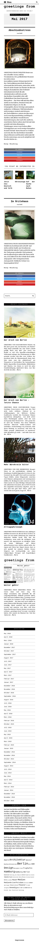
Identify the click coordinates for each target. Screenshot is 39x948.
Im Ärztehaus (19, 201)
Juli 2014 (7, 769)
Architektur (17, 859)
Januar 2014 (8, 790)
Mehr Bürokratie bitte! (16, 465)
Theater (22, 885)
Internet (15, 877)
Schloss (25, 882)
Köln (5, 880)
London (10, 880)
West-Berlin (21, 887)
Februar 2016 (9, 720)
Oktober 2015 (9, 724)
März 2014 (7, 783)
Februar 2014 (9, 787)
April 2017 (8, 672)
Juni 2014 (7, 773)
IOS (20, 877)
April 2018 (8, 637)
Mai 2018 (7, 633)
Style (16, 885)
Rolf (21, 33)
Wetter (27, 887)
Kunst (32, 877)
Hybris (28, 875)
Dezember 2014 (9, 752)
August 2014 (8, 766)
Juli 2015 (7, 727)
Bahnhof (29, 860)
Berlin (22, 863)
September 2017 (10, 654)
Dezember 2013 (9, 794)
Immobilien (8, 877)
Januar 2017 (8, 682)
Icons (32, 875)
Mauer (14, 880)
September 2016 (10, 696)
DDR (33, 864)
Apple (6, 860)
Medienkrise (9, 883)
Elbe (21, 868)
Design (8, 867)
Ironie (28, 877)
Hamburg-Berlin (22, 872)
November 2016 (9, 689)
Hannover (7, 875)
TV (27, 885)
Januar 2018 (8, 644)
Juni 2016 (7, 706)
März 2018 (7, 640)
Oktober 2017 (9, 651)
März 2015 (7, 741)
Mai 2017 (7, 668)
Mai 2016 (7, 710)
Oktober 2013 (9, 801)
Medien (21, 880)
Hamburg (9, 871)
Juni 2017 (7, 665)
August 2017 (8, 658)
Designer (16, 868)
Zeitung (21, 890)
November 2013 (9, 797)
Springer (7, 885)
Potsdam (19, 883)
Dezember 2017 (9, 647)
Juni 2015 (7, 731)
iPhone (23, 877)
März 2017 (7, 675)
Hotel (24, 875)
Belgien (11, 864)
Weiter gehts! (11, 585)
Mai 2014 (7, 776)
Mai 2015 (7, 734)
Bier (29, 864)
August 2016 (8, 700)
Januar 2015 (8, 748)
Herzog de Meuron (16, 875)
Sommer (31, 882)
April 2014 (8, 780)
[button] (33, 296)
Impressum (19, 940)
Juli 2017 (7, 661)
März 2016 (7, 717)
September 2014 (10, 762)
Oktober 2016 (9, 693)
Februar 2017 (9, 679)
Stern (12, 885)
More (19, 370)
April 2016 (8, 713)
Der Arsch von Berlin (15, 340)
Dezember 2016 (9, 686)
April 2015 (8, 738)
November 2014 (9, 755)
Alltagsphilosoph (13, 527)
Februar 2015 (9, 745)
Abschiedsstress (19, 30)
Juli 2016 (7, 703)
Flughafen (27, 868)
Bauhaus (6, 864)
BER (16, 864)
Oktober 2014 (9, 759)
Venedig (13, 888)
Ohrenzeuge (20, 182)
